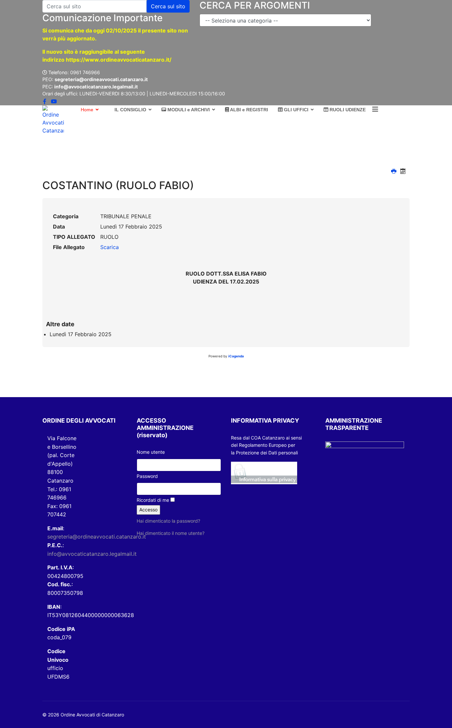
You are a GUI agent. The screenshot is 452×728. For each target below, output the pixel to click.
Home (86, 109)
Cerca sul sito (168, 6)
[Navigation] (375, 109)
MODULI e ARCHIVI (188, 109)
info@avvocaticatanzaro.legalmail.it (92, 553)
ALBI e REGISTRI (248, 109)
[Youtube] (54, 101)
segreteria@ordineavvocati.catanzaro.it (96, 536)
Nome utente (151, 452)
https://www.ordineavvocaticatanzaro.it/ (118, 59)
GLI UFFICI (295, 109)
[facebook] (44, 101)
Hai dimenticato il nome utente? (170, 533)
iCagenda (236, 356)
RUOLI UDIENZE (347, 109)
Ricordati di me (153, 500)
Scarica (109, 247)
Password (147, 476)
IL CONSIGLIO (129, 109)
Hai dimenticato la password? (168, 521)
